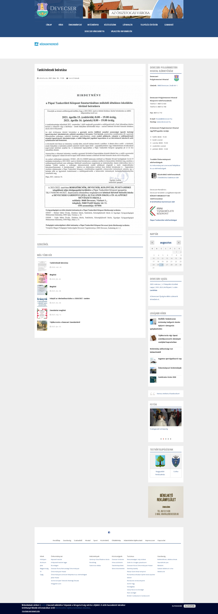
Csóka (175, 471)
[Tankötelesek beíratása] (90, 233)
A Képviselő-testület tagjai (59, 562)
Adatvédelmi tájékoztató (133, 540)
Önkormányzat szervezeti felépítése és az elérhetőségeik (69, 574)
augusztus (165, 242)
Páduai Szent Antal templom (136, 571)
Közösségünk (110, 24)
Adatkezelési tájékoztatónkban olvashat (72, 608)
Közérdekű (104, 540)
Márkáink (160, 565)
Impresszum (150, 540)
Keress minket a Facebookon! (168, 393)
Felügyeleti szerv (56, 584)
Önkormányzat (75, 24)
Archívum (43, 562)
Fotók (153, 404)
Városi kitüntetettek (118, 568)
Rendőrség (92, 562)
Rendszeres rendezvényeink (136, 581)
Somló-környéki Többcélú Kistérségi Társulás (65, 581)
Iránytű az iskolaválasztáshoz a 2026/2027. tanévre (70, 298)
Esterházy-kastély (132, 568)
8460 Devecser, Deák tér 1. (168, 85)
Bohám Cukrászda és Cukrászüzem (138, 596)
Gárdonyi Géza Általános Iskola (99, 559)
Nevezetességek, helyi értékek (136, 559)
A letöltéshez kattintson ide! (168, 177)
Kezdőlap (56, 540)
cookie (43, 605)
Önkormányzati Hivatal (58, 571)
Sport (95, 540)
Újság (41, 574)
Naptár (154, 234)
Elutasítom (189, 606)
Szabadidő (168, 24)
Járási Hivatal (55, 578)
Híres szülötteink (117, 562)
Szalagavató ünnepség (159, 429)
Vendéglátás (131, 587)
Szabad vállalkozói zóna (165, 568)
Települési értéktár (149, 24)
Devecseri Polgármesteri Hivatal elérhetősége (164, 69)
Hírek (61, 24)
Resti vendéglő (131, 593)
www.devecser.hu (164, 122)
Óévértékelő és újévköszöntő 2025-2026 (165, 433)
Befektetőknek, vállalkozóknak (167, 559)
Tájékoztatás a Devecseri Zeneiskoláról (65, 322)
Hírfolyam (43, 559)
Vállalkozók (161, 571)
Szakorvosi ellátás (95, 565)
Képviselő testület (56, 559)
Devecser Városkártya (94, 31)
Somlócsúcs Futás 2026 (167, 377)
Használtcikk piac (163, 562)
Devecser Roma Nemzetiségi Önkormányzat (65, 568)
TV (40, 571)
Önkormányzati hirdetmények (169, 368)
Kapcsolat (161, 540)
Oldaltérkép (116, 540)
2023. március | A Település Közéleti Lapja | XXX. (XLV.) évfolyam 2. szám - (164, 287)
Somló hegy (131, 584)
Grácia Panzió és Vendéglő (135, 590)
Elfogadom (177, 606)
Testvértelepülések (118, 565)
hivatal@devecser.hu (164, 119)
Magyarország (44, 568)
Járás (41, 565)
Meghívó (53, 274)
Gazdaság (67, 540)
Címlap (49, 24)
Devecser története (118, 559)
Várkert (129, 578)
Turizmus (130, 556)
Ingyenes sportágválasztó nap (170, 358)
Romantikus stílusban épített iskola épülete (141, 574)
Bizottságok (54, 565)
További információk (31, 611)
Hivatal (87, 540)
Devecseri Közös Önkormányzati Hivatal (140, 565)
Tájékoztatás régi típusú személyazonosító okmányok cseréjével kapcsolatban (169, 338)
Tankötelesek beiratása (59, 263)
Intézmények (93, 24)
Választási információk (121, 31)
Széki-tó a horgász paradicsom (137, 562)
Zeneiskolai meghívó (58, 310)
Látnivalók (127, 24)
